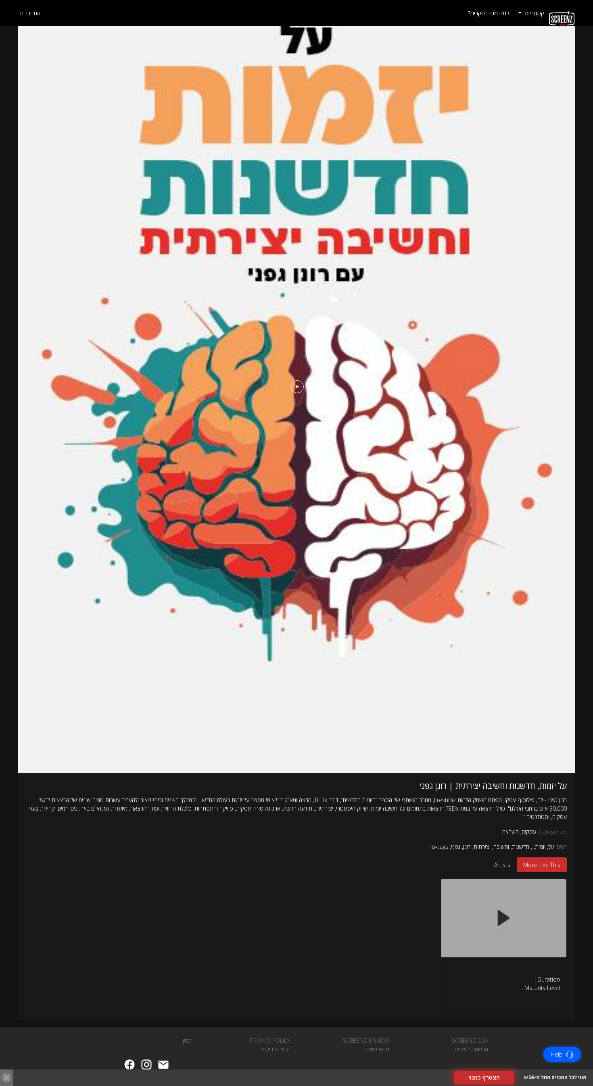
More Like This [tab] (541, 865)
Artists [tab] (502, 865)
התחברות (30, 13)
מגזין (187, 1040)
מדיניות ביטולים (273, 1049)
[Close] (6, 1077)
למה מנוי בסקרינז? (488, 13)
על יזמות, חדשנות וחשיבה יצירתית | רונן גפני (493, 785)
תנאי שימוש (376, 1049)
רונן (467, 846)
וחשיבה (501, 846)
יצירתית (482, 846)
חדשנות (520, 846)
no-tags (438, 846)
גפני (455, 846)
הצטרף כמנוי (484, 1077)
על (551, 846)
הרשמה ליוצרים (471, 1049)
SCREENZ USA (470, 1040)
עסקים (528, 832)
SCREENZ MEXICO (366, 1040)
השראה (510, 832)
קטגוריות (533, 13)
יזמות (540, 846)
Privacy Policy (270, 1040)
